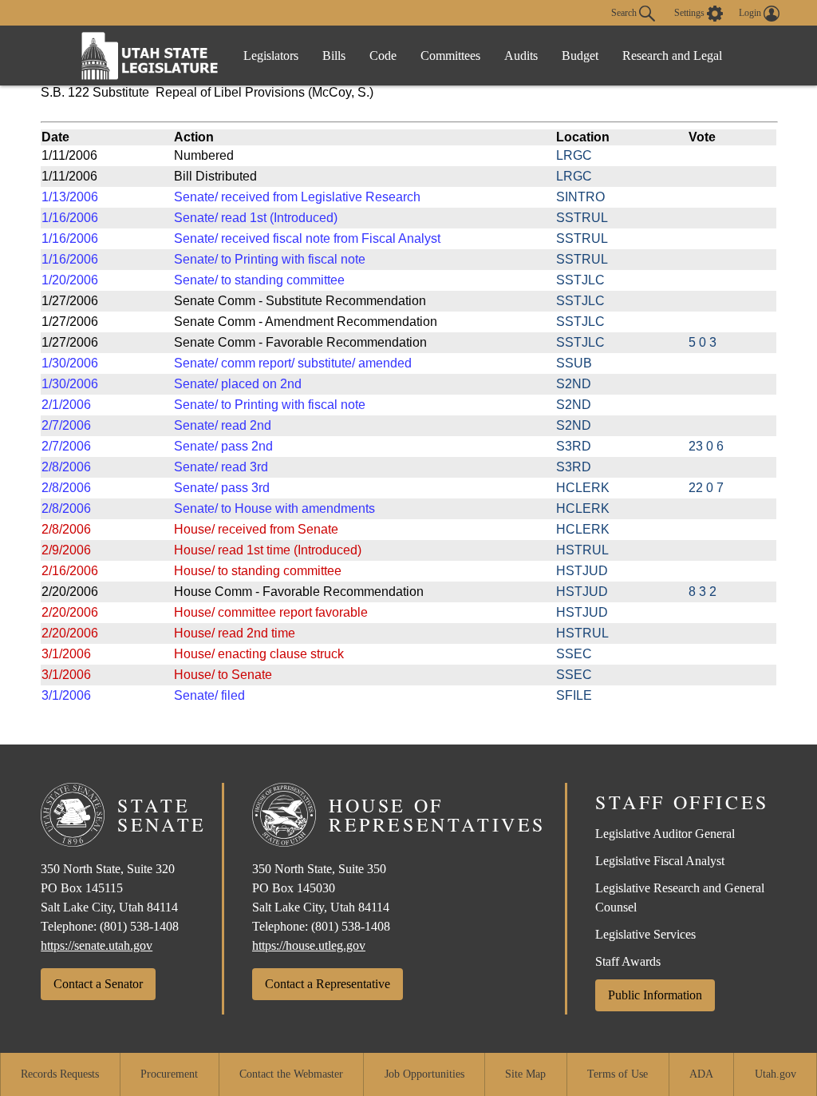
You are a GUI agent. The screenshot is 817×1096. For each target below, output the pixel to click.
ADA (701, 1074)
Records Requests (60, 1074)
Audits (521, 55)
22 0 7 (706, 487)
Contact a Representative (327, 984)
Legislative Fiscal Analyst (659, 861)
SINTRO (580, 197)
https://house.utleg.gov (308, 945)
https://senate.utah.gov (96, 945)
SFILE (574, 695)
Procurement (169, 1074)
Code (383, 55)
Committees (450, 55)
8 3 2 (702, 591)
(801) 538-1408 (139, 926)
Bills (333, 55)
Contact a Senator (98, 984)
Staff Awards (628, 961)
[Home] (150, 55)
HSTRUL (582, 550)
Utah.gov (775, 1074)
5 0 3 (702, 342)
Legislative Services (645, 934)
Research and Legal (672, 55)
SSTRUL (582, 217)
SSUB (574, 363)
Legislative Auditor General (665, 833)
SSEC (574, 654)
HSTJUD (582, 571)
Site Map (525, 1074)
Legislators (270, 55)
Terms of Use (617, 1074)
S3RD (573, 446)
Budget (580, 55)
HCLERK (583, 487)
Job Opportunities (424, 1074)
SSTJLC (580, 280)
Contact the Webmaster (291, 1074)
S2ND (573, 384)
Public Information (655, 995)
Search (625, 12)
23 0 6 (706, 446)
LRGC (574, 155)
